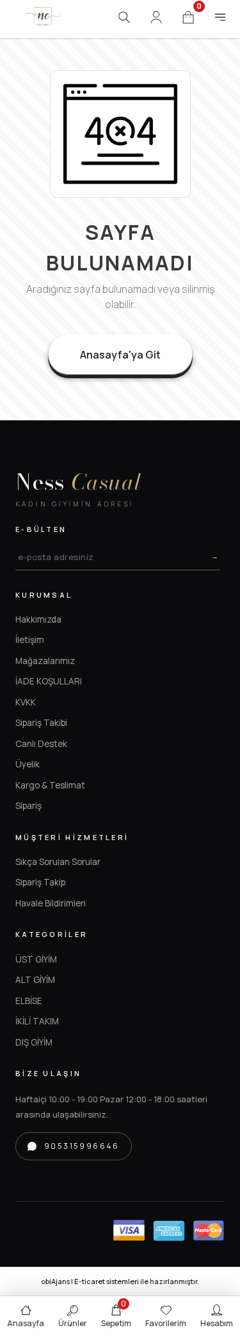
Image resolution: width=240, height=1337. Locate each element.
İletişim (29, 640)
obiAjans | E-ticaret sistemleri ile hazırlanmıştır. (120, 1281)
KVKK (25, 702)
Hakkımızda (38, 619)
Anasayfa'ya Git (120, 355)
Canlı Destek (41, 744)
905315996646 (82, 1146)
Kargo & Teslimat (50, 785)
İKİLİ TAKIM (37, 1021)
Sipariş (28, 805)
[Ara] (124, 17)
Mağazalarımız (45, 661)
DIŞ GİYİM (33, 1042)
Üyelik (27, 764)
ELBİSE (28, 1001)
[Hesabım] (156, 17)
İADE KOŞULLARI (48, 681)
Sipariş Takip (40, 882)
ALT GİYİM (35, 980)
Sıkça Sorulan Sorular (57, 862)
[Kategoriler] (220, 17)
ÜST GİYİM (36, 959)
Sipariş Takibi (41, 722)
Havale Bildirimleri (50, 903)
